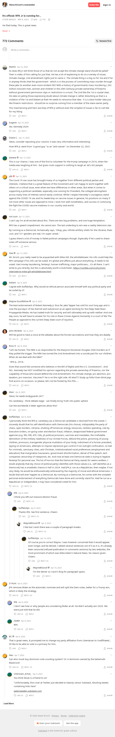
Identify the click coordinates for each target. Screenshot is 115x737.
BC (10, 636)
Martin (12, 66)
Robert (12, 282)
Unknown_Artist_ (22, 673)
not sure (13, 216)
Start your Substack (49, 723)
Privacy (55, 715)
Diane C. (13, 137)
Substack (42, 730)
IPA (15, 492)
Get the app (72, 723)
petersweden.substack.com (28, 690)
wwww (12, 157)
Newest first (105, 41)
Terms (64, 715)
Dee (11, 253)
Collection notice (77, 715)
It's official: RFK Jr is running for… (21, 15)
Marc (11, 391)
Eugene (13, 122)
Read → (6, 30)
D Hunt (12, 583)
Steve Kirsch (9, 19)
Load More (9, 703)
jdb (10, 176)
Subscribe (94, 4)
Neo (11, 655)
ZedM (17, 620)
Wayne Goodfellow (19, 301)
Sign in (107, 4)
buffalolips (14, 416)
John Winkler (15, 330)
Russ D (12, 345)
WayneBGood (30, 522)
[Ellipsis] (111, 66)
